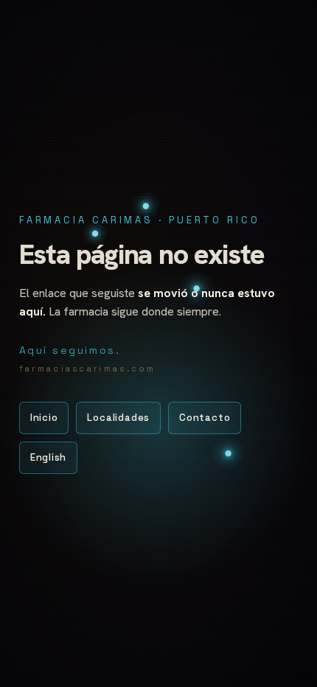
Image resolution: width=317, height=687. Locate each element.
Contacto (204, 417)
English (48, 457)
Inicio (44, 417)
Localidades (118, 417)
